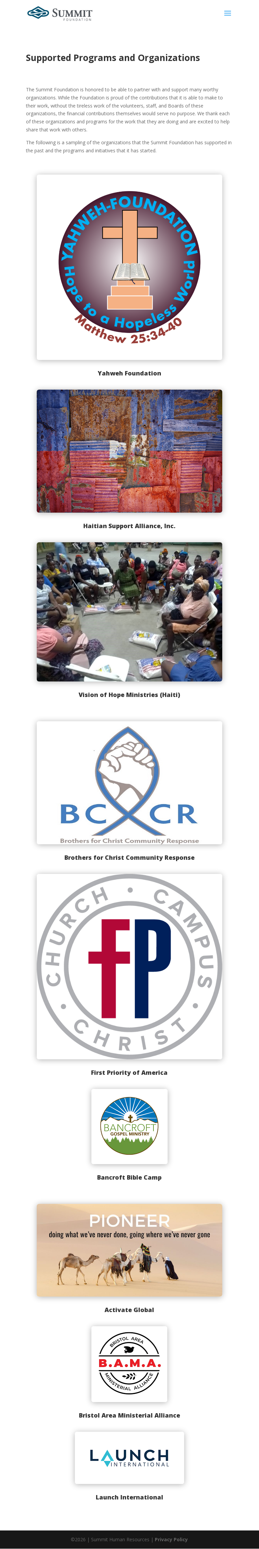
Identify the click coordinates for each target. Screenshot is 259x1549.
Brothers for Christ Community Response (129, 857)
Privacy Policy (171, 1539)
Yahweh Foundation (129, 373)
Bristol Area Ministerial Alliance (129, 1415)
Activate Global (129, 1310)
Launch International (129, 1497)
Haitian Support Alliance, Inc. (129, 526)
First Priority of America (129, 1072)
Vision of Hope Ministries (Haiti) (129, 695)
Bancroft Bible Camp (129, 1177)
